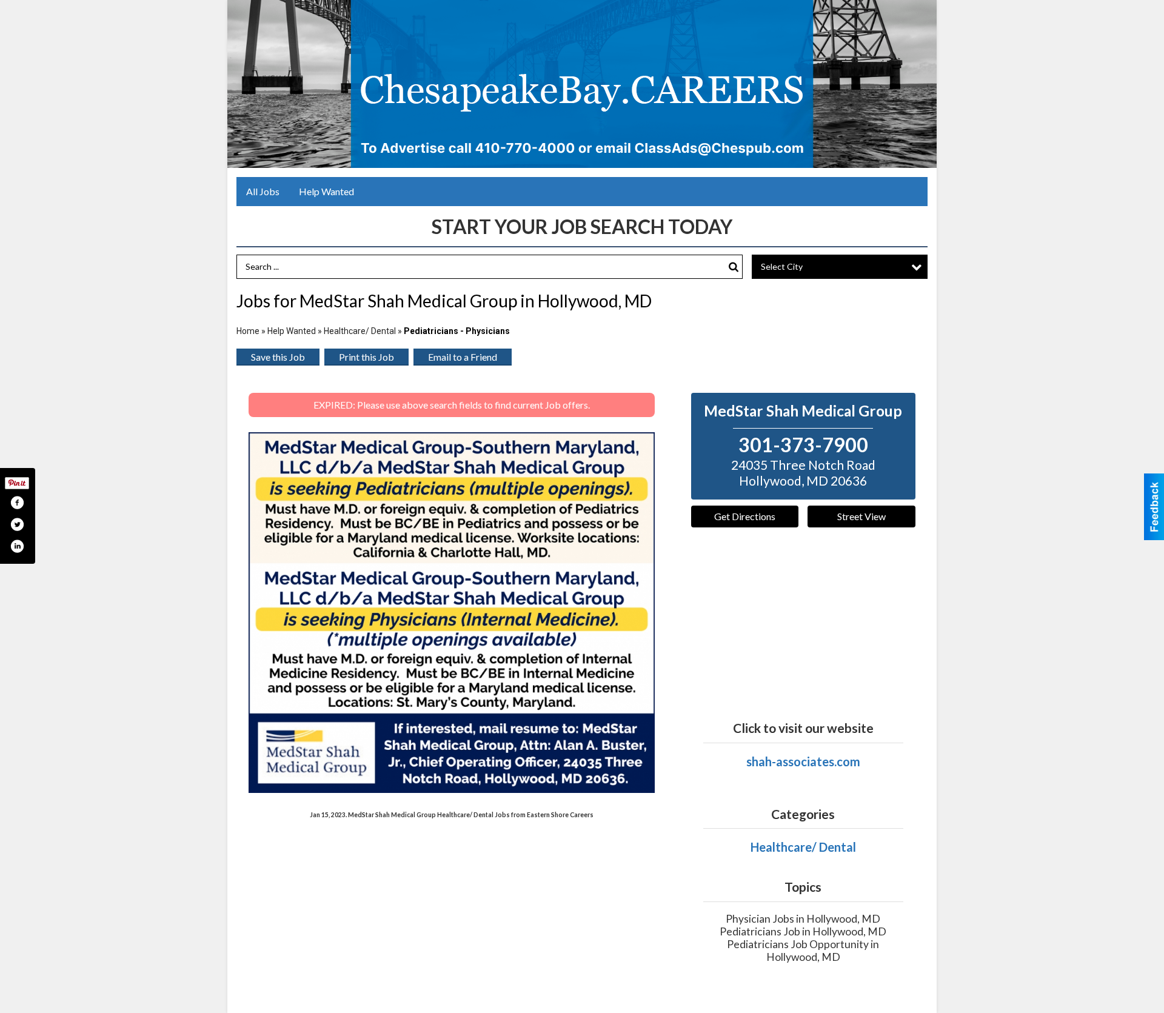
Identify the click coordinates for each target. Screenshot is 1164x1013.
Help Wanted (326, 191)
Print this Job (366, 357)
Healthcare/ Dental (360, 331)
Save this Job (278, 357)
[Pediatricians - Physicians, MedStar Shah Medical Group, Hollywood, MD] (452, 612)
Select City (782, 266)
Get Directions (744, 516)
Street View (861, 516)
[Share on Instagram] (17, 546)
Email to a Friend (462, 357)
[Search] (733, 267)
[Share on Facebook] (17, 502)
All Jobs (262, 191)
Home (247, 331)
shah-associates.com (803, 761)
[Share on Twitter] (17, 524)
